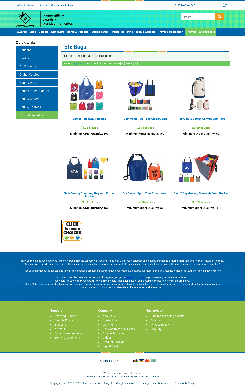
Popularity (79, 63)
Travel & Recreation (170, 32)
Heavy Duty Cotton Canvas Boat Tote (201, 119)
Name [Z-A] (132, 63)
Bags (33, 32)
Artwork (60, 329)
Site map (156, 320)
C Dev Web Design (185, 383)
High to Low (106, 63)
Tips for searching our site (167, 316)
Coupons (25, 50)
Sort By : (67, 63)
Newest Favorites (31, 115)
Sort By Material (30, 99)
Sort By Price (28, 83)
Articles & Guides (114, 333)
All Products (207, 32)
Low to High (92, 63)
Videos (107, 337)
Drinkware (57, 32)
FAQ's (19, 5)
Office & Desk (100, 32)
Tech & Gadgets (146, 32)
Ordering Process (66, 316)
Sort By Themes (30, 107)
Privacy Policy (160, 324)
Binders (44, 32)
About (43, 5)
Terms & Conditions (67, 337)
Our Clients (110, 324)
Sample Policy (64, 320)
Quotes (24, 58)
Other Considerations (68, 333)
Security (156, 329)
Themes (191, 32)
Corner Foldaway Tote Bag (89, 119)
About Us (109, 316)
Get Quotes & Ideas (62, 5)
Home (68, 56)
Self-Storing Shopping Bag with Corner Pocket (89, 194)
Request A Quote (135, 277)
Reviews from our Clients (119, 329)
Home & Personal (78, 32)
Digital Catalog (30, 74)
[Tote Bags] (72, 240)
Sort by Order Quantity (34, 91)
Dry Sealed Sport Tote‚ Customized (145, 193)
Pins (130, 32)
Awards (22, 32)
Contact (31, 5)
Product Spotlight (114, 342)
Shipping (60, 324)
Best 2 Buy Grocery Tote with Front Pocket (201, 193)
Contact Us (110, 320)
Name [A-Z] (119, 63)
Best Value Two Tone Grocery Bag (145, 119)
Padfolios (118, 32)
